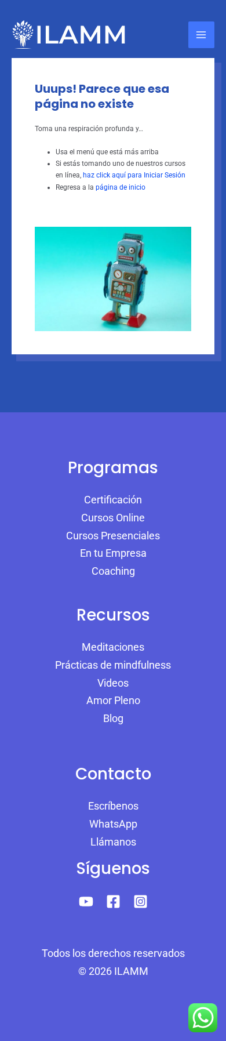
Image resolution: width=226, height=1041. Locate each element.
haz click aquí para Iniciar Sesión (134, 175)
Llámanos (113, 842)
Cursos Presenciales (113, 535)
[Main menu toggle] (201, 34)
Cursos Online (113, 518)
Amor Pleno (113, 700)
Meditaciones (113, 647)
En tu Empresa (113, 553)
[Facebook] (113, 901)
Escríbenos (113, 806)
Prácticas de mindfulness (113, 665)
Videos (113, 683)
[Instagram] (140, 901)
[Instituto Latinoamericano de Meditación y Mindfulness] (69, 34)
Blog (113, 718)
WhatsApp (113, 824)
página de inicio (120, 187)
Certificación (113, 500)
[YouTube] (86, 901)
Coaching (113, 571)
